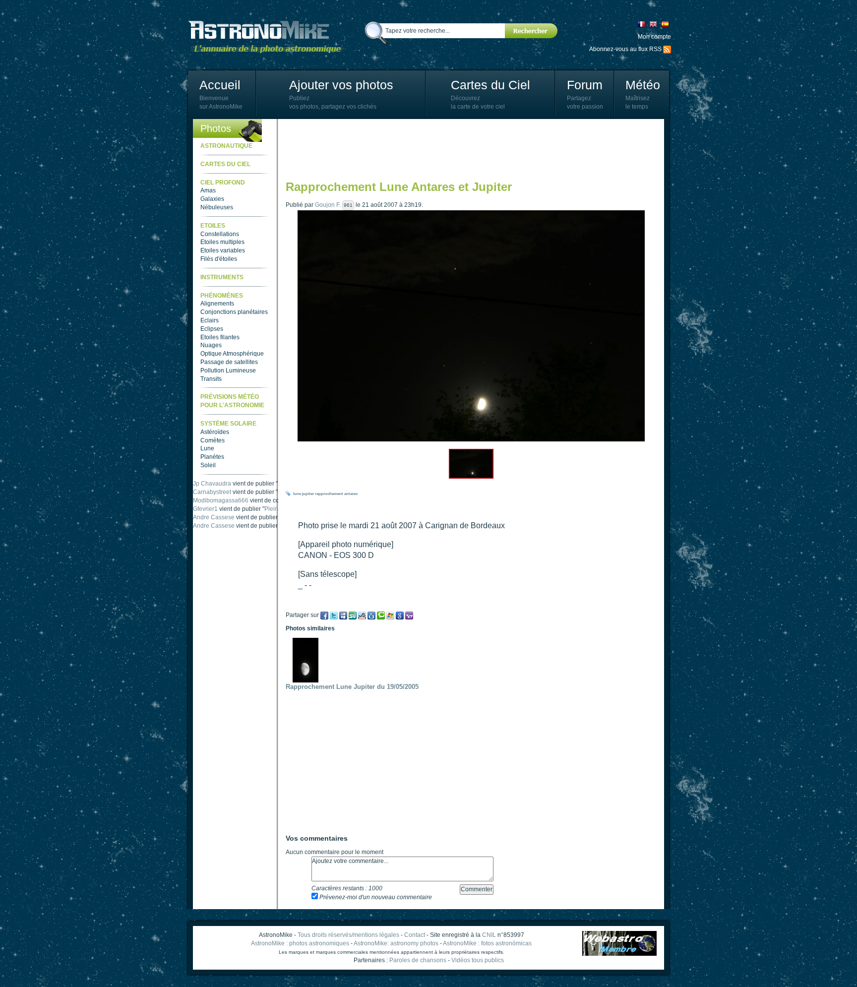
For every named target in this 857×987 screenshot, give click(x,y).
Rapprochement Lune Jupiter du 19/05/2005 (352, 686)
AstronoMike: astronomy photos (396, 943)
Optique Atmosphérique (232, 353)
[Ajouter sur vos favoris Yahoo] (409, 615)
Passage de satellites (229, 362)
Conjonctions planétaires (234, 311)
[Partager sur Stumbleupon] (353, 615)
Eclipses (211, 328)
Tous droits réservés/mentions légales (348, 934)
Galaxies (212, 198)
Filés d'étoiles (218, 258)
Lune (207, 448)
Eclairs (209, 320)
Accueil (220, 85)
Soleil (208, 465)
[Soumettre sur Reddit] (362, 615)
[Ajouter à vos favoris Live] (390, 615)
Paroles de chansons (417, 960)
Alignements (217, 303)
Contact (414, 934)
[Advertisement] (466, 148)
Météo (642, 85)
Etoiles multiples (222, 242)
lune (297, 494)
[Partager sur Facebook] (324, 615)
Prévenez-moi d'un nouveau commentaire (375, 897)
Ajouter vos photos (341, 85)
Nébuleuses (216, 207)
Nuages (211, 345)
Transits (211, 378)
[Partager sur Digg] (371, 615)
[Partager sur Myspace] (343, 615)
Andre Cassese (214, 483)
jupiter (308, 494)
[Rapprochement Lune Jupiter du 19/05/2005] (308, 659)
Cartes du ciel (225, 164)
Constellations (219, 234)
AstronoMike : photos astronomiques (300, 943)
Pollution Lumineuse (228, 370)
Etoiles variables (222, 250)
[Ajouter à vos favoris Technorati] (381, 615)
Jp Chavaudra (212, 492)
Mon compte (654, 36)
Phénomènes (221, 295)
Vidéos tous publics (477, 960)
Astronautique (226, 145)
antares (351, 494)
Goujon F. (328, 204)
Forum (585, 85)
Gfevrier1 (205, 517)
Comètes (212, 440)
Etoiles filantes (220, 337)
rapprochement (329, 494)
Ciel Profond (222, 182)
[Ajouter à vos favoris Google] (400, 615)
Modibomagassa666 (220, 508)
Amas (208, 190)
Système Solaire (228, 423)
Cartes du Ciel (490, 85)
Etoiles (212, 225)
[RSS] (667, 49)
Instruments (222, 277)
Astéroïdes (214, 432)
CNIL (489, 934)
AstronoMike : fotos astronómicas (487, 943)
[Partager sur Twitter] (334, 615)
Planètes (212, 456)
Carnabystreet (212, 500)
